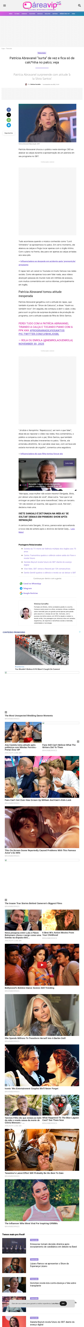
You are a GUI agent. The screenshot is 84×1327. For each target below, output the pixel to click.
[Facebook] (9, 110)
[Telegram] (9, 125)
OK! (63, 1303)
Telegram (27, 588)
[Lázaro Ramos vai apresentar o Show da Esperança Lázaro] (14, 1265)
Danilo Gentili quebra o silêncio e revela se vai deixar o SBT (50, 573)
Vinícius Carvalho (35, 84)
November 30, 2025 (31, 343)
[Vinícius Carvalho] (26, 84)
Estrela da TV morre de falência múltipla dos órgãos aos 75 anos (50, 550)
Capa (3, 48)
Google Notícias (30, 593)
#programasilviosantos (47, 330)
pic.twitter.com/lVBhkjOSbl (39, 333)
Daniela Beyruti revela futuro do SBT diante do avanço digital (48, 563)
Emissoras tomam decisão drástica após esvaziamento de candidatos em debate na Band (53, 1245)
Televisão (9, 48)
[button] (73, 6)
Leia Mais (55, 1303)
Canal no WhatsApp (32, 583)
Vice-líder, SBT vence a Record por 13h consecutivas (47, 569)
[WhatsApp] (9, 120)
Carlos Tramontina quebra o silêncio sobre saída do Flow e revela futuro (50, 556)
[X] (9, 115)
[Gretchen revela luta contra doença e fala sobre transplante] (14, 1285)
